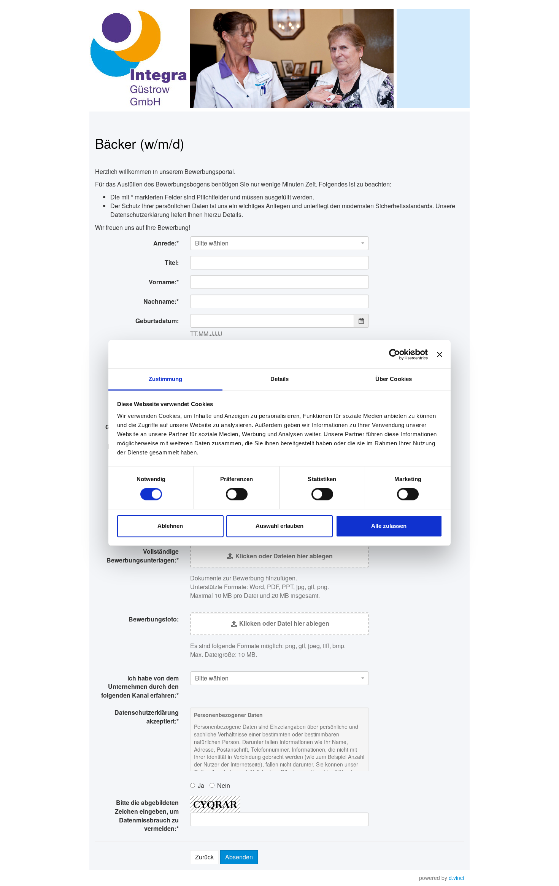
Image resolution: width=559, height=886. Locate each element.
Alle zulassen (389, 526)
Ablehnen (170, 526)
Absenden (239, 857)
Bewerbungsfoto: (154, 619)
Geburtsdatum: (157, 320)
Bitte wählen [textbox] (212, 243)
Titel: (172, 262)
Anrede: (166, 243)
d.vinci (456, 877)
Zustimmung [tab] (166, 379)
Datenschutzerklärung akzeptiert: (146, 716)
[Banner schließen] (439, 354)
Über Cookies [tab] (393, 379)
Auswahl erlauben (279, 526)
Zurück (204, 857)
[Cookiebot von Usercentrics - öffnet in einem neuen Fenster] (394, 354)
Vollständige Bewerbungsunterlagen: (142, 555)
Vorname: (164, 281)
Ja (201, 785)
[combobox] (279, 243)
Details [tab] (279, 379)
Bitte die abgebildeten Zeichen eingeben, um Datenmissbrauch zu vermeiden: (147, 815)
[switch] (237, 494)
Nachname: (161, 301)
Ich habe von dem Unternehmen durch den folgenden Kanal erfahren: (140, 687)
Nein (223, 785)
